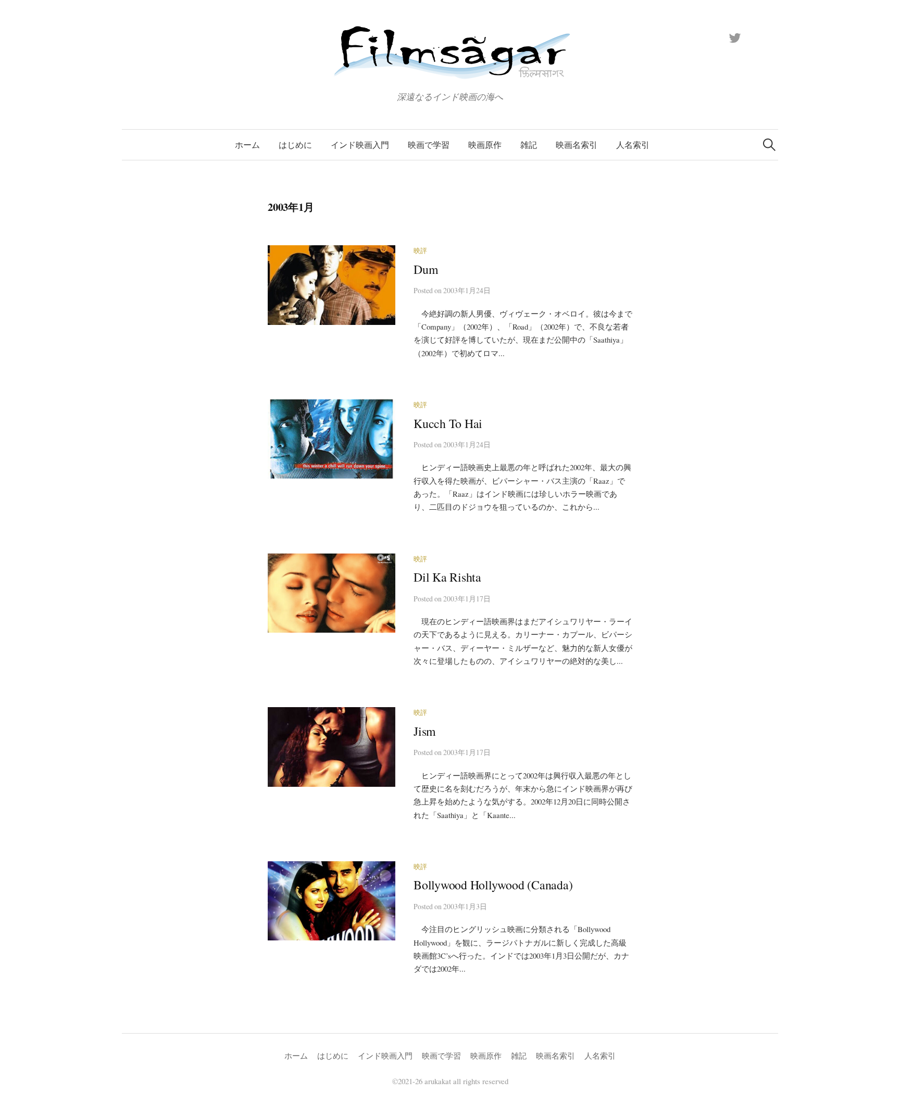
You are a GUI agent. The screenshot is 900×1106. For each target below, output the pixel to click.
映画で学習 (428, 144)
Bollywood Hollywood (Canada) (493, 884)
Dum (426, 269)
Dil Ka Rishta (447, 577)
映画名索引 (576, 144)
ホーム (247, 144)
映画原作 (485, 144)
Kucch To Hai (448, 423)
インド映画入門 (360, 144)
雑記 (528, 144)
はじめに (295, 144)
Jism (425, 731)
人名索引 (632, 144)
